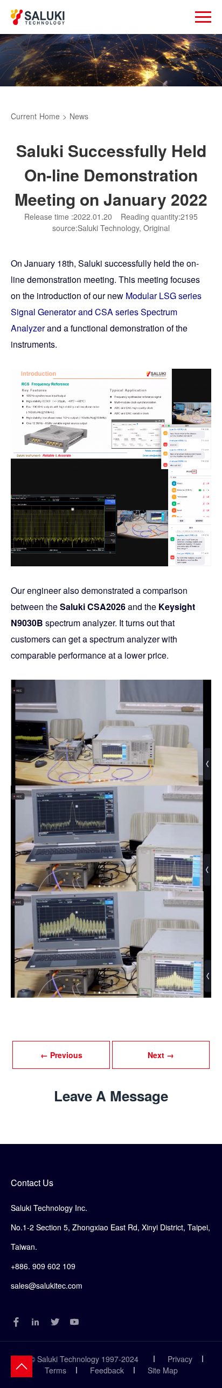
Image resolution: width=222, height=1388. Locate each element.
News (79, 116)
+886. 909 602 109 (43, 1266)
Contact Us (32, 1182)
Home (49, 116)
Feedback (107, 1370)
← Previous (61, 1055)
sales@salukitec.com (46, 1285)
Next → (161, 1055)
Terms (55, 1370)
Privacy (180, 1358)
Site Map (163, 1370)
